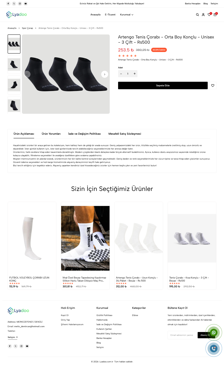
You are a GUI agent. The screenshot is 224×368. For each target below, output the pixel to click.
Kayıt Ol (64, 315)
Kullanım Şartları (104, 329)
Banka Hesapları (192, 3)
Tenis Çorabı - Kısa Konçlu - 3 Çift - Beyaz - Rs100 (189, 279)
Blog (205, 3)
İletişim (214, 3)
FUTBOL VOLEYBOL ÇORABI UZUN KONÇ (29, 279)
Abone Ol (205, 335)
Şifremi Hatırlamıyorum (72, 324)
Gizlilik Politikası (104, 315)
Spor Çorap (27, 28)
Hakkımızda (101, 320)
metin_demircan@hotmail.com (29, 326)
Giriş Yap (65, 320)
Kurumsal (125, 14)
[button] (104, 74)
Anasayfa (95, 14)
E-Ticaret (110, 14)
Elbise (135, 315)
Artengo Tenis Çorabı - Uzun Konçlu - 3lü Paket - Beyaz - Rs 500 (137, 279)
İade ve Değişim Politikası (109, 324)
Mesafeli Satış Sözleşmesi (109, 333)
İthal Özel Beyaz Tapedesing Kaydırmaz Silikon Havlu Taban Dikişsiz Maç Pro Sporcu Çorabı (84, 279)
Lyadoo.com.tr (106, 361)
